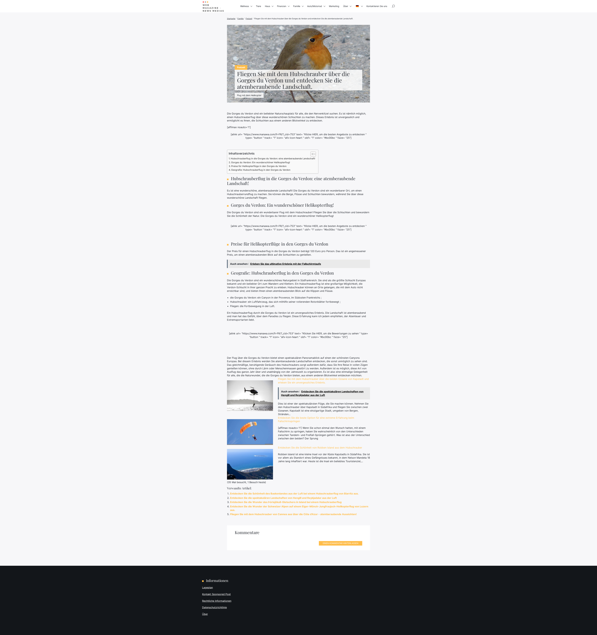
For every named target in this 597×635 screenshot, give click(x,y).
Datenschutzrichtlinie (214, 607)
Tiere (258, 6)
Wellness (244, 6)
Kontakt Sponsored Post (216, 594)
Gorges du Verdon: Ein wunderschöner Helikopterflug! (260, 162)
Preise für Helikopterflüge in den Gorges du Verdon (259, 166)
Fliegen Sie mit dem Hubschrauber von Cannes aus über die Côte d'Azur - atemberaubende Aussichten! (293, 514)
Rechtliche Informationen (216, 600)
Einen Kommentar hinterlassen (340, 543)
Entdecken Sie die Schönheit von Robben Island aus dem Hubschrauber (320, 447)
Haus (267, 6)
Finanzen (281, 6)
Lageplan (207, 587)
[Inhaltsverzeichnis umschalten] (311, 154)
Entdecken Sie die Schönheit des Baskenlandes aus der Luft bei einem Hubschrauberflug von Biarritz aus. (294, 493)
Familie (296, 6)
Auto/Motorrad (314, 6)
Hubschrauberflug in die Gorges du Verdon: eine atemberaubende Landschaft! (273, 158)
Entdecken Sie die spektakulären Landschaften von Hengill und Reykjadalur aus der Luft (283, 497)
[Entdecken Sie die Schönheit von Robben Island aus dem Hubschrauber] (250, 464)
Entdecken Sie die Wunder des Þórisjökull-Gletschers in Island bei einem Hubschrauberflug (286, 502)
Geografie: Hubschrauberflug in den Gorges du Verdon (260, 169)
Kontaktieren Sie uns (376, 6)
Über (345, 6)
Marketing (334, 6)
